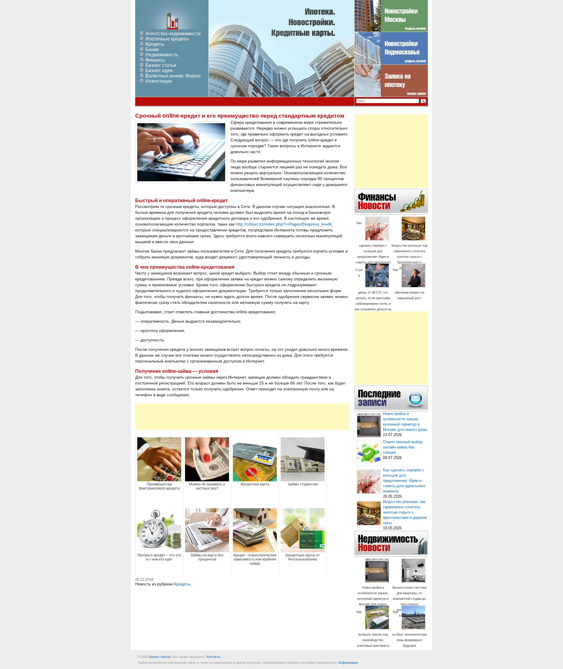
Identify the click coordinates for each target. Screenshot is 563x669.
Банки (152, 49)
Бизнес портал (160, 656)
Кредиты (154, 44)
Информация (348, 662)
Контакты (213, 656)
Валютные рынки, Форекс (173, 75)
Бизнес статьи (160, 65)
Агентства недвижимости (173, 33)
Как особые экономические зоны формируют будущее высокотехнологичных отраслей (409, 634)
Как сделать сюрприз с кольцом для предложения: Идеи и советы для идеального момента (373, 245)
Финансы (155, 59)
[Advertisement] (242, 417)
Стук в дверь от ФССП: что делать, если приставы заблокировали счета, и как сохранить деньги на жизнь (373, 292)
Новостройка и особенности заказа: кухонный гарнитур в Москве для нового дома (373, 599)
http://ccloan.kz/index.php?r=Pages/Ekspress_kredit (284, 224)
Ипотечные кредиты (167, 38)
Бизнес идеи (159, 70)
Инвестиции (158, 81)
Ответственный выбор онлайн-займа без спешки (402, 447)
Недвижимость (161, 54)
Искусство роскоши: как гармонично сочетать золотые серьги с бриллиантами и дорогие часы (409, 257)
